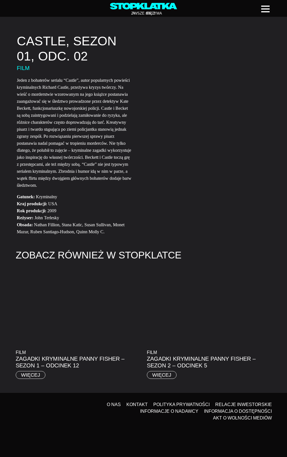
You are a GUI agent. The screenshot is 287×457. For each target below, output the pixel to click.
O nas (114, 404)
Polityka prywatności (181, 404)
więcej (30, 375)
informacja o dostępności (238, 411)
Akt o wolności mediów (242, 418)
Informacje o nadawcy (169, 411)
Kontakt (137, 404)
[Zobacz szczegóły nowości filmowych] (255, 391)
